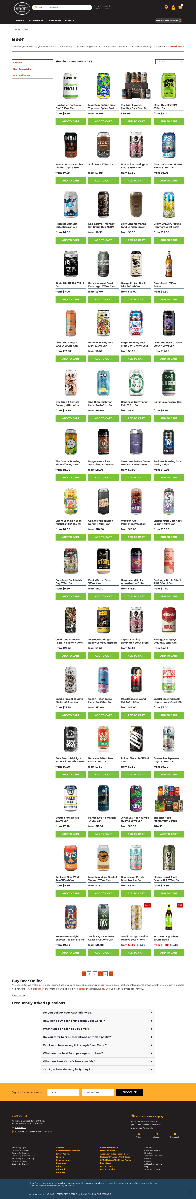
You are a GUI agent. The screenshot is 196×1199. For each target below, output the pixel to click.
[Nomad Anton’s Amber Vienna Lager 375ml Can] (71, 145)
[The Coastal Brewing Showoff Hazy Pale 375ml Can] (71, 442)
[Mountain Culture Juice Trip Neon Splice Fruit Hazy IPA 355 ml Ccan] (103, 86)
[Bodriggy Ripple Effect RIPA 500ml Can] (169, 561)
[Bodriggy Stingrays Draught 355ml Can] (169, 620)
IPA (28, 988)
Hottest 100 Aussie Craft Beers (115, 1157)
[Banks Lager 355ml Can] (169, 383)
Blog (146, 1167)
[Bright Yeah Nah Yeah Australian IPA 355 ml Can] (71, 501)
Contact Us (20, 1127)
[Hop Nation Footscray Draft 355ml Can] (71, 86)
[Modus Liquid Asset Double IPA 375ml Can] (169, 858)
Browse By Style (19, 1147)
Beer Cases (105, 1163)
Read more (177, 46)
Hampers (60, 1172)
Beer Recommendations (68, 1151)
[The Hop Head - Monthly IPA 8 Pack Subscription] (169, 798)
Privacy (147, 1158)
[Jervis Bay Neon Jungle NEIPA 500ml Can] (136, 798)
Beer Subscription (167, 20)
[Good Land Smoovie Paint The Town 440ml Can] (71, 620)
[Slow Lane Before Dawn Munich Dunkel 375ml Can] (136, 442)
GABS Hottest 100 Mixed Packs (115, 1160)
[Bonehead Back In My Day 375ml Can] (71, 561)
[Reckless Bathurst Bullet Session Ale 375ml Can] (71, 204)
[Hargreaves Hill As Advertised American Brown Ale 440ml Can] (103, 442)
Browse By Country (20, 1153)
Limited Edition (108, 1151)
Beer (19, 20)
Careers (147, 1161)
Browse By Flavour (20, 1161)
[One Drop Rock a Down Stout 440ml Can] (169, 323)
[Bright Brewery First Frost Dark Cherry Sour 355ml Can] (136, 323)
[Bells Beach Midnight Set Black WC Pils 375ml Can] (71, 739)
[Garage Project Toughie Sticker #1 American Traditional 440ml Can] (71, 679)
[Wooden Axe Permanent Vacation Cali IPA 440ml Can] (136, 501)
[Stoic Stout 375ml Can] (103, 145)
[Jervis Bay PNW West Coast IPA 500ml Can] (103, 917)
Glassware (54, 20)
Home (17, 29)
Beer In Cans (106, 1166)
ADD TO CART (70, 121)
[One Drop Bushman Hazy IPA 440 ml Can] (103, 383)
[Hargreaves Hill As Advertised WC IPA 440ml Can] (136, 561)
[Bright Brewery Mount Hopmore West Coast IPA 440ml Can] (169, 204)
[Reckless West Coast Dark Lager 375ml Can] (103, 264)
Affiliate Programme (153, 1164)
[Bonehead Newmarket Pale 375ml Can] (136, 383)
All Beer (60, 1147)
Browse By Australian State (23, 1156)
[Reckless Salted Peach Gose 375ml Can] (103, 739)
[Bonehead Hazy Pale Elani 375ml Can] (103, 323)
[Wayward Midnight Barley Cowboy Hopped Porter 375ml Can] (103, 620)
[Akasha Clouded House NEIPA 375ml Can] (169, 145)
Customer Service (152, 1150)
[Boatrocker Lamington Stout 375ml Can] (136, 145)
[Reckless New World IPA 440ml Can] (136, 679)
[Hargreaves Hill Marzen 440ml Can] (103, 798)
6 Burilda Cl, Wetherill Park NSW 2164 (33, 1132)
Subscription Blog (152, 1169)
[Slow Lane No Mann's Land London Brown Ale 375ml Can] (136, 204)
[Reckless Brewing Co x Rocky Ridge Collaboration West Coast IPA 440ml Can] (169, 442)
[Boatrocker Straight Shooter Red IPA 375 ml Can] (71, 917)
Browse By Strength (20, 1164)
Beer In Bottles (107, 1169)
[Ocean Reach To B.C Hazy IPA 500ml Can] (103, 679)
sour (104, 988)
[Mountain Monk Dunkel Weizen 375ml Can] (103, 858)
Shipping (148, 1153)
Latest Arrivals (63, 1154)
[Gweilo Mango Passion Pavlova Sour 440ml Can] (136, 917)
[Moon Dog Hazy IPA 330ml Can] (169, 86)
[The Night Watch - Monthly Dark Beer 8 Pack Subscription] (136, 86)
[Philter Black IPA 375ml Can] (136, 739)
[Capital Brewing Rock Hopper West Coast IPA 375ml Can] (169, 679)
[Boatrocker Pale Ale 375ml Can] (71, 798)
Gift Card (60, 1169)
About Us (148, 1147)
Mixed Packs (36, 20)
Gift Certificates (21, 75)
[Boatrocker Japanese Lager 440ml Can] (169, 739)
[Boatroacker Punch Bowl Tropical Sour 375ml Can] (136, 858)
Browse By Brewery (20, 1150)
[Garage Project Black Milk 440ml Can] (136, 264)
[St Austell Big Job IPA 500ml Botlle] (169, 917)
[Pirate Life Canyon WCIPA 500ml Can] (71, 323)
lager (41, 988)
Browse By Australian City (23, 1158)
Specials (17, 62)
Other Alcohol (63, 1160)
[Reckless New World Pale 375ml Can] (71, 858)
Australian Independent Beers (115, 1154)
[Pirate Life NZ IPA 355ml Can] (71, 264)
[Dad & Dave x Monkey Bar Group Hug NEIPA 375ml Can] (103, 204)
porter (81, 988)
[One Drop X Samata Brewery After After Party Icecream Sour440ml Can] (71, 383)
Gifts (68, 20)
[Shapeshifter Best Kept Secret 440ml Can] (169, 501)
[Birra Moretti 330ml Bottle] (169, 264)
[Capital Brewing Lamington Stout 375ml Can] (136, 620)
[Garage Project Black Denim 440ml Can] (103, 501)
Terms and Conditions (153, 1156)
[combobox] (62, 7)
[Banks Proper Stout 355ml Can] (103, 561)
